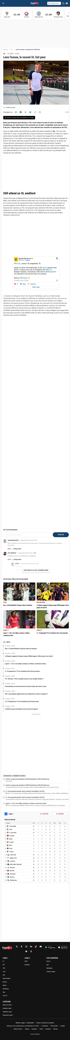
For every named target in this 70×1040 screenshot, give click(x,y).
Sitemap (55, 1029)
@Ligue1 (43, 268)
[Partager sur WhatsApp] (16, 112)
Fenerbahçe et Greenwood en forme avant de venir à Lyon (25, 686)
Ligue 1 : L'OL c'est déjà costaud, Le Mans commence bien (25, 664)
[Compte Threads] (31, 951)
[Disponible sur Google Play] (50, 947)
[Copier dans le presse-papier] (35, 112)
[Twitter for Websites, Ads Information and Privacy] (57, 280)
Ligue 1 (5, 630)
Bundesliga (41, 602)
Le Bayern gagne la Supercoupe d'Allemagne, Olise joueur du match (29, 656)
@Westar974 (51, 272)
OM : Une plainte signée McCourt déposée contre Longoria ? (26, 694)
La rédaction (44, 1026)
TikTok (41, 1029)
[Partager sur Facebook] (20, 112)
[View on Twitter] (57, 259)
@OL (48, 270)
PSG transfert (54, 1026)
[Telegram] (30, 112)
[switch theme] (63, 3)
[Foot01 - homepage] (35, 3)
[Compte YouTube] (41, 947)
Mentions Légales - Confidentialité (25, 1023)
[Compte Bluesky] (26, 951)
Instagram (34, 1029)
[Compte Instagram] (26, 947)
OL (4, 54)
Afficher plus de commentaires (36, 570)
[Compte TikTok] (36, 947)
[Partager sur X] (25, 112)
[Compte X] (17, 947)
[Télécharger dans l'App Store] (63, 947)
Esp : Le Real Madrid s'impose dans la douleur (21, 648)
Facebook (48, 1029)
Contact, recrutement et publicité (45, 1023)
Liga (4, 602)
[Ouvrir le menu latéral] (3, 3)
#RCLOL (17, 263)
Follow (28, 260)
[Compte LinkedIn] (31, 947)
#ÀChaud (23, 278)
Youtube (27, 1029)
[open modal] (67, 3)
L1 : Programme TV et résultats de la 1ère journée (22, 671)
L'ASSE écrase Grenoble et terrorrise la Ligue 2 (21, 709)
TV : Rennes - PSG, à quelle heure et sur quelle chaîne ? (24, 679)
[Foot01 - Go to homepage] (7, 949)
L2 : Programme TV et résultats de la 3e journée (22, 701)
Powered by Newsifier (35, 1034)
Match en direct (18, 1029)
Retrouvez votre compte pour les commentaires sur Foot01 (23, 1026)
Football (62, 1026)
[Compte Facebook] (21, 947)
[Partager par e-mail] (39, 112)
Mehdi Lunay (10, 107)
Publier (61, 534)
